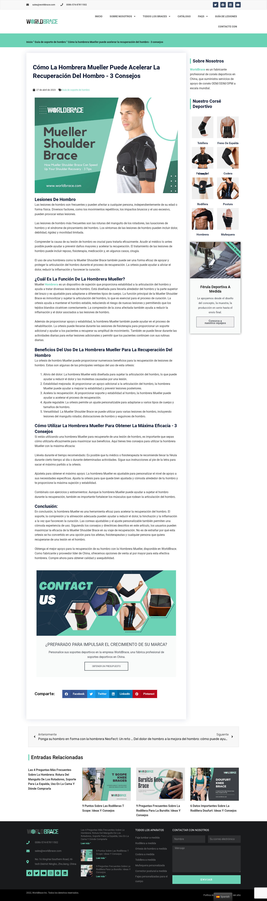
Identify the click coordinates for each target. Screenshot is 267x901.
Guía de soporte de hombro (50, 42)
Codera (228, 173)
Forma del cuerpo (202, 173)
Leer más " (86, 843)
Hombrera (51, 284)
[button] (74, 694)
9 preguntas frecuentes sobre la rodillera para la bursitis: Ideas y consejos (158, 810)
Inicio (98, 16)
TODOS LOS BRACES (155, 16)
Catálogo (184, 16)
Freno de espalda (227, 143)
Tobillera (202, 143)
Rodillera (202, 204)
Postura (228, 204)
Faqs (201, 16)
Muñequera (228, 234)
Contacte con (227, 26)
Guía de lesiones (226, 16)
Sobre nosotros (121, 16)
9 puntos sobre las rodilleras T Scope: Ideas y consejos (112, 852)
